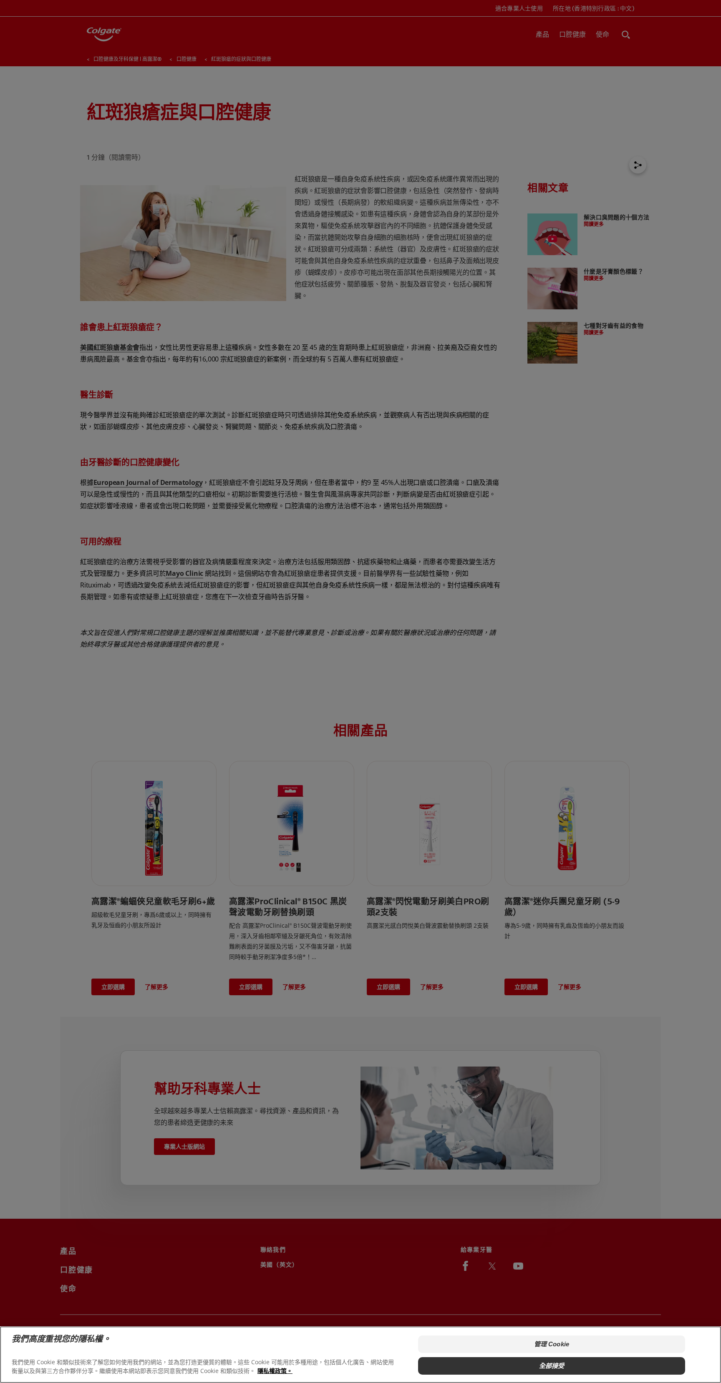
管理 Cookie (551, 1344)
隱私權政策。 (274, 1371)
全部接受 (552, 1365)
